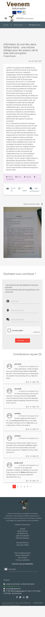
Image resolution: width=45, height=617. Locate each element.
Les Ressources (22, 533)
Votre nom (15, 301)
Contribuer (22, 340)
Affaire (10, 177)
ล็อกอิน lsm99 (25, 472)
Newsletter (12, 569)
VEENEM (24, 18)
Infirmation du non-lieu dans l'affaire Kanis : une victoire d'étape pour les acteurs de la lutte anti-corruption (22, 31)
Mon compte (22, 558)
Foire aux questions (23, 560)
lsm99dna (15, 420)
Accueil (5, 25)
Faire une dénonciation (22, 553)
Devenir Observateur (22, 555)
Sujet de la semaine (22, 536)
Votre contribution (17, 320)
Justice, (28, 177)
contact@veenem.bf (13, 589)
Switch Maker (39, 603)
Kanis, (19, 177)
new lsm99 (33, 371)
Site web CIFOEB (22, 545)
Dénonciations (18, 25)
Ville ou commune (17, 310)
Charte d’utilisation (22, 538)
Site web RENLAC (22, 543)
